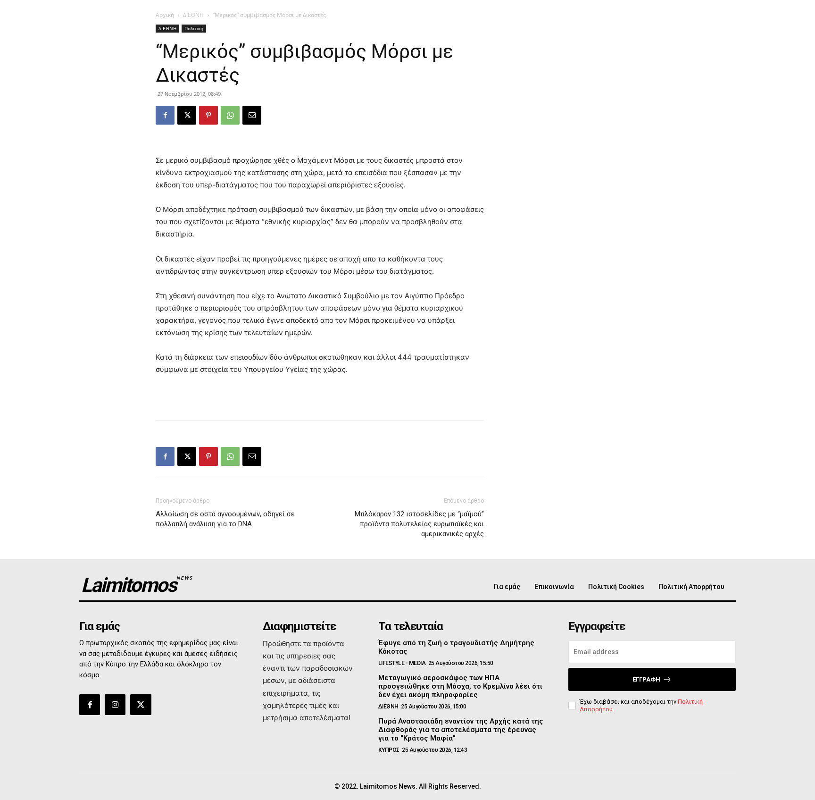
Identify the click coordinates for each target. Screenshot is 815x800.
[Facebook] (165, 115)
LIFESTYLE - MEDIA (402, 663)
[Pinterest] (208, 115)
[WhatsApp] (230, 115)
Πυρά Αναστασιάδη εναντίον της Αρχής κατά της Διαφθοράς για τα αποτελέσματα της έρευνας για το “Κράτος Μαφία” (460, 729)
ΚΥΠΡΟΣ (388, 750)
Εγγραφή (646, 679)
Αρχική (165, 15)
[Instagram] (115, 704)
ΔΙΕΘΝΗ (193, 15)
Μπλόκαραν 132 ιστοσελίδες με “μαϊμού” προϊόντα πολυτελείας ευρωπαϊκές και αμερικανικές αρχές (419, 524)
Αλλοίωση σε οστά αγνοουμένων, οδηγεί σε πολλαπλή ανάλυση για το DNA (225, 519)
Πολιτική (193, 28)
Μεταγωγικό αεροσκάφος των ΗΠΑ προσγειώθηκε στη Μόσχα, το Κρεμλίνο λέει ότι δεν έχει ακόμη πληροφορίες (460, 686)
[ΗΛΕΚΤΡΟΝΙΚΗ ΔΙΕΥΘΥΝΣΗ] (251, 115)
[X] (186, 115)
